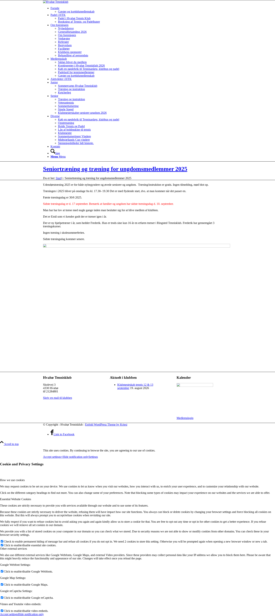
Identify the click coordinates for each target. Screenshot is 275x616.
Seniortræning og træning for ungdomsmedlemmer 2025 (115, 168)
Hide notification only (75, 456)
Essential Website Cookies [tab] (15, 499)
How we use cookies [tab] (12, 480)
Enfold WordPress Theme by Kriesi (106, 424)
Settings (93, 456)
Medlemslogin (185, 418)
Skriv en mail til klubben (57, 397)
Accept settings (52, 456)
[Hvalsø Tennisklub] (55, 1)
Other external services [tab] (13, 548)
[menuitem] (141, 10)
